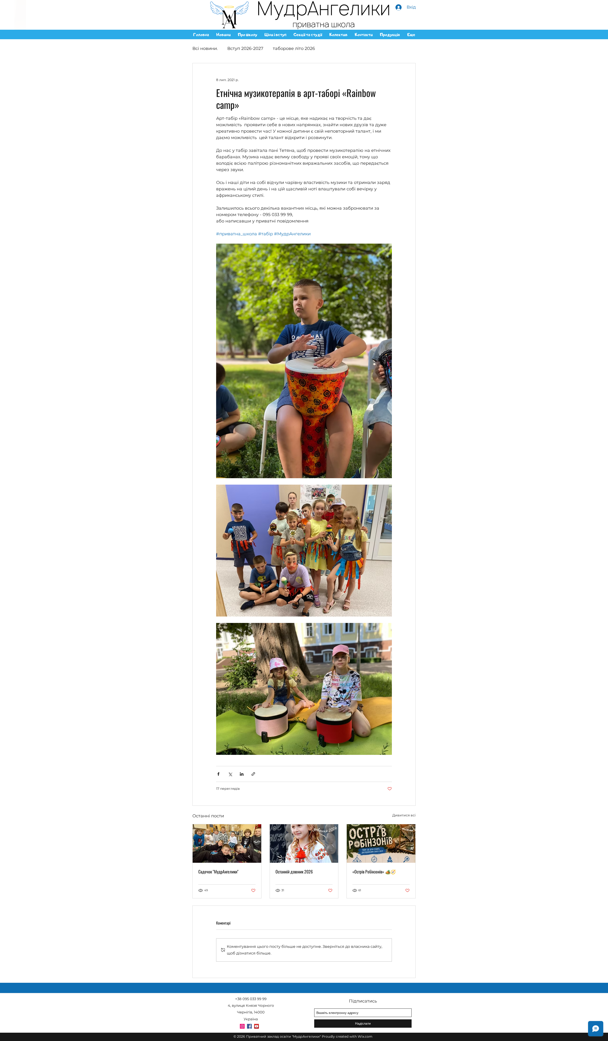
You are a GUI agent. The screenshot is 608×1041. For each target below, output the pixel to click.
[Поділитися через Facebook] (218, 774)
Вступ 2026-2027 (245, 48)
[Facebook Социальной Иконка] (249, 1026)
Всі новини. (205, 48)
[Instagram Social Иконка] (242, 1026)
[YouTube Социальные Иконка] (256, 1026)
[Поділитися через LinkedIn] (241, 774)
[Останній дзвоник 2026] (304, 843)
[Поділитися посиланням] (253, 774)
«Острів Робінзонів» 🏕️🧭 (374, 871)
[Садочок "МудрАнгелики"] (227, 843)
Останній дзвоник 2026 (294, 871)
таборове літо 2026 (294, 48)
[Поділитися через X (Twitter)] (230, 774)
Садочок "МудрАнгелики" (218, 871)
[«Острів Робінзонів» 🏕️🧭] (381, 843)
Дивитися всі (404, 815)
